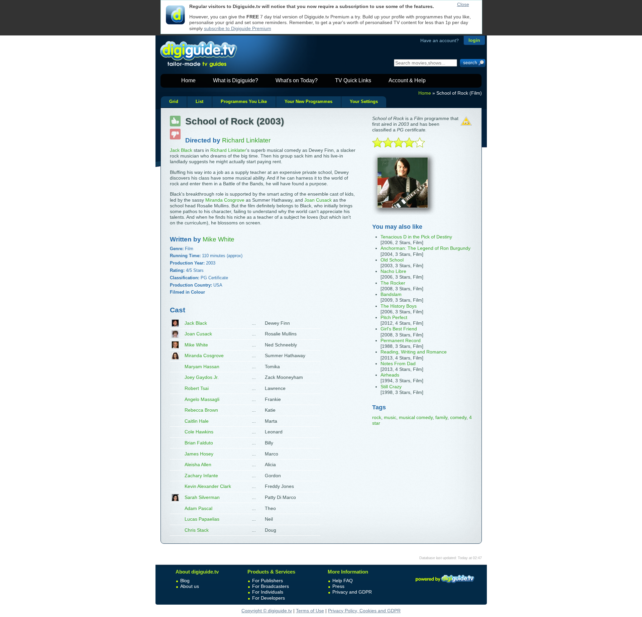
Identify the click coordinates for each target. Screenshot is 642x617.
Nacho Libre (393, 271)
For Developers (268, 598)
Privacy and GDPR (352, 592)
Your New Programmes (308, 101)
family (441, 417)
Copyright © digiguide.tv (266, 610)
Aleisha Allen (198, 464)
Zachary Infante (201, 475)
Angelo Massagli (202, 399)
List (199, 101)
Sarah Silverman (202, 497)
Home (188, 80)
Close (463, 4)
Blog (185, 580)
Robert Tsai (197, 388)
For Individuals (267, 592)
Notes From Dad (398, 363)
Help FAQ (342, 580)
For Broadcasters (270, 586)
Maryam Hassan (202, 366)
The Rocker (393, 283)
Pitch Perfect (394, 317)
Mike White (196, 344)
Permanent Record (401, 340)
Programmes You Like (244, 101)
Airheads (390, 375)
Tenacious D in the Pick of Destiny (416, 236)
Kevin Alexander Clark (208, 486)
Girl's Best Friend (399, 328)
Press (338, 586)
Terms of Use (310, 610)
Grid (173, 101)
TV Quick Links (353, 80)
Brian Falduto (199, 442)
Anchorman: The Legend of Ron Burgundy (425, 248)
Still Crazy (391, 386)
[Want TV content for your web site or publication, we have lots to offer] (444, 584)
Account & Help (407, 80)
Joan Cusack (318, 200)
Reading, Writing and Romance (414, 351)
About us (189, 586)
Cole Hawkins (199, 431)
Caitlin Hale (197, 421)
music (390, 417)
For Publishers (267, 580)
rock (376, 417)
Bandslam (391, 294)
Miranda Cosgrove (224, 200)
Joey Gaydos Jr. (202, 377)
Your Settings (364, 101)
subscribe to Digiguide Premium (237, 28)
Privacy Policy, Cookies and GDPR (364, 610)
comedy (458, 417)
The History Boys (399, 306)
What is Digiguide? (235, 80)
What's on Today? (297, 80)
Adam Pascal (198, 508)
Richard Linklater (228, 150)
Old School (392, 260)
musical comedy (416, 417)
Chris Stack (197, 530)
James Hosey (199, 453)
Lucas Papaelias (202, 519)
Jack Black (181, 150)
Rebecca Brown (201, 410)
